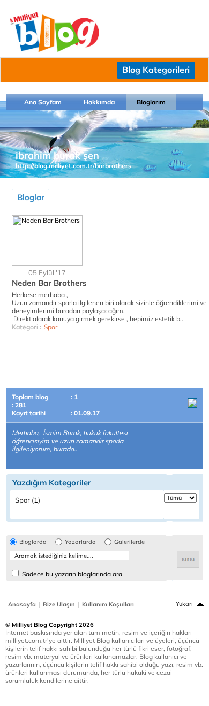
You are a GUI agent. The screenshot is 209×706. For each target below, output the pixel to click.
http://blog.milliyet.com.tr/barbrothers (73, 166)
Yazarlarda (80, 541)
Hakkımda (99, 102)
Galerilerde (129, 541)
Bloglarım (151, 102)
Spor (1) (27, 500)
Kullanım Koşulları (108, 604)
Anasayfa (22, 604)
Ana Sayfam (43, 102)
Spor (50, 327)
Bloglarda (33, 541)
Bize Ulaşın (59, 604)
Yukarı (184, 604)
